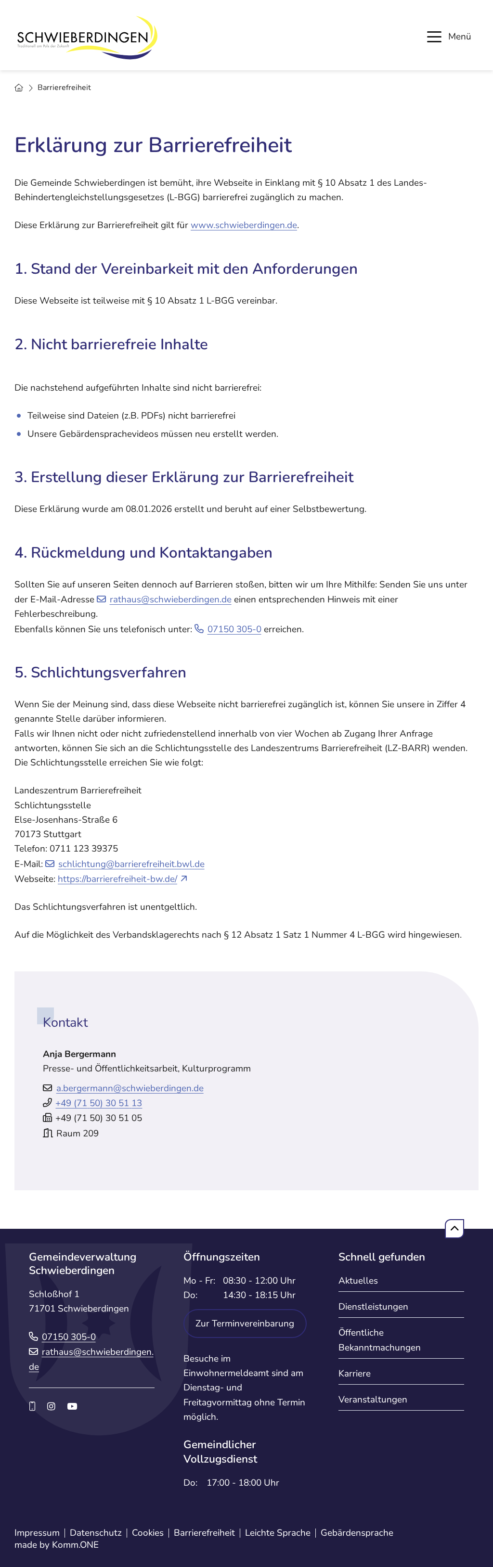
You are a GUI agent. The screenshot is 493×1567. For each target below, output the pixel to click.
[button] (449, 36)
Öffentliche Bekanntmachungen (379, 1339)
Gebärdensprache (357, 1533)
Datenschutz (96, 1533)
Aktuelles (358, 1280)
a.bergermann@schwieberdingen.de (130, 1088)
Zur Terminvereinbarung (244, 1323)
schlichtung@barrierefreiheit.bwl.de (131, 864)
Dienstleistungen (373, 1306)
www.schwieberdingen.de (244, 225)
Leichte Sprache (278, 1533)
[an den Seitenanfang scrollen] (454, 1228)
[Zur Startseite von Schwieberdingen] (86, 38)
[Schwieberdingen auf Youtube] (72, 1407)
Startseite (18, 88)
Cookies (148, 1533)
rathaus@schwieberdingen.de (171, 599)
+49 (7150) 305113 (98, 1103)
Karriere (354, 1373)
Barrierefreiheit (204, 1533)
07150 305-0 (234, 629)
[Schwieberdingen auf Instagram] (51, 1407)
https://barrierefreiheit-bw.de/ (117, 879)
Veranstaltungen (372, 1399)
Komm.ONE (75, 1545)
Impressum (37, 1533)
